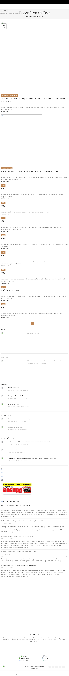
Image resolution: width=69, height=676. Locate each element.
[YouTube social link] (37, 2)
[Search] (67, 2)
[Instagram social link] (34, 2)
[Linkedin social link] (39, 2)
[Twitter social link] (32, 2)
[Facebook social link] (30, 2)
